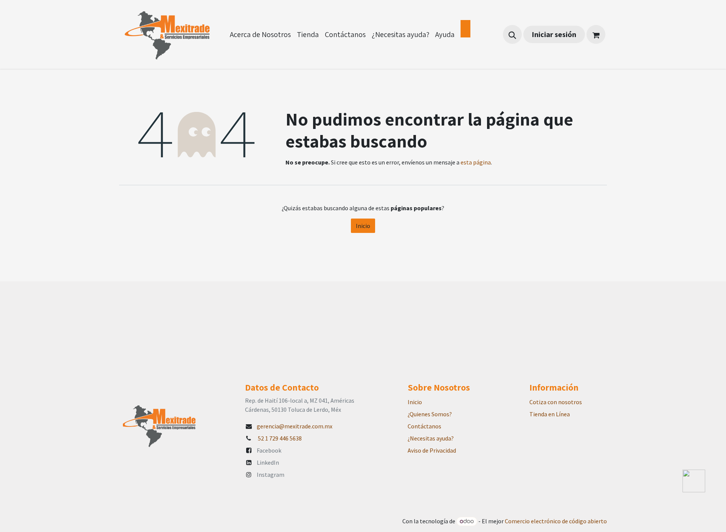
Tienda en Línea (549, 414)
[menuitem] (260, 34)
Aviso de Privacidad (432, 450)
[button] (512, 34)
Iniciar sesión (554, 34)
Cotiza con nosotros (555, 402)
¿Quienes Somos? (430, 414)
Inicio (363, 226)
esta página (476, 162)
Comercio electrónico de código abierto (556, 521)
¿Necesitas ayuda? (431, 438)
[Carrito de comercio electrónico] (595, 34)
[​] (465, 28)
